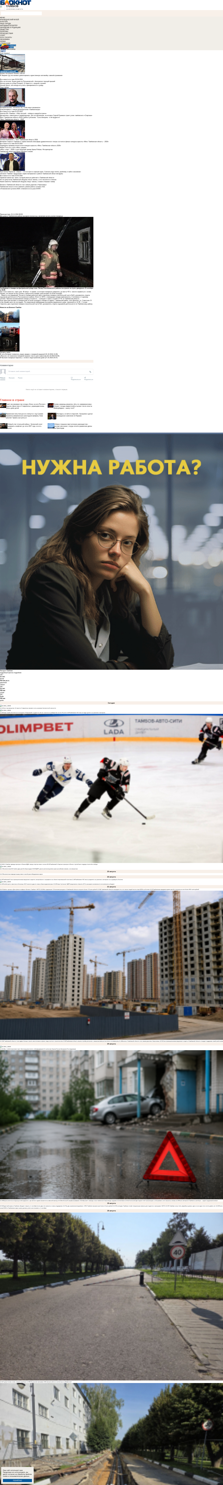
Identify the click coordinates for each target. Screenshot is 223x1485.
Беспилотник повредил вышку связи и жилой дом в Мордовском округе (23, 874)
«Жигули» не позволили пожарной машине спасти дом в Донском (23, 356)
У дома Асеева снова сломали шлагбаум (14, 1381)
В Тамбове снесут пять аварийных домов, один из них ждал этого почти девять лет (192, 1206)
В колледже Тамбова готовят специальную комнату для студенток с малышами (138, 1206)
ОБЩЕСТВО (4, 29)
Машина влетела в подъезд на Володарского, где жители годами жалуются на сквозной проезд (30, 1200)
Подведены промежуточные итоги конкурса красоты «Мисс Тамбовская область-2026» (30, 145)
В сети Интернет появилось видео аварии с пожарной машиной (22, 354)
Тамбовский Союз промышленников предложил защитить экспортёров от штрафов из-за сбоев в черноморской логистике (37, 879)
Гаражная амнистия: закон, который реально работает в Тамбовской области (27, 178)
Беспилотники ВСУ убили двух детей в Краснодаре (17, 868)
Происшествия (5, 214)
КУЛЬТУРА (4, 21)
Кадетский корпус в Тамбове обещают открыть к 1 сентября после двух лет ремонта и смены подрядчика (32, 1206)
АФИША (3, 41)
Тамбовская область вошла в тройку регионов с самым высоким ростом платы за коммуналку (92, 1041)
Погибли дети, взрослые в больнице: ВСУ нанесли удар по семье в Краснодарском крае (28, 884)
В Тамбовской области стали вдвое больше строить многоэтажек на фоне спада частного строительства (33, 1041)
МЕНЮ (2, 17)
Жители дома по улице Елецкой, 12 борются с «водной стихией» (23, 83)
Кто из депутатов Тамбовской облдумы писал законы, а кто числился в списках (28, 179)
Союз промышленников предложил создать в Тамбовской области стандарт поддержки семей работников (193, 1041)
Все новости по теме (7, 79)
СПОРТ (2, 35)
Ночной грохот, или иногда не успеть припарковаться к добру (21, 85)
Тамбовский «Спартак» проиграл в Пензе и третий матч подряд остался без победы (74, 864)
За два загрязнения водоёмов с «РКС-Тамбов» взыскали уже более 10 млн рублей (89, 1206)
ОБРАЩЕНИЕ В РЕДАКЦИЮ (10, 27)
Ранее (20, 378)
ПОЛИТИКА (4, 31)
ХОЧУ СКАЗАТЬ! (6, 37)
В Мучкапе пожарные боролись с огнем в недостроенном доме (22, 358)
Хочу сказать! (5, 53)
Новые (2, 378)
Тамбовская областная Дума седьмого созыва (16, 151)
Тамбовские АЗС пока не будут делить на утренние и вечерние (87, 712)
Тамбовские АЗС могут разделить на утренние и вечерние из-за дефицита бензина (99, 879)
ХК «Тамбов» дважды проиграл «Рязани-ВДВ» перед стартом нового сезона (25, 864)
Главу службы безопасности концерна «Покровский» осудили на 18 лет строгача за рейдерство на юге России (34, 712)
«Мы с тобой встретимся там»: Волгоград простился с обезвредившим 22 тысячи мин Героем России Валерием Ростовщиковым (39, 1049)
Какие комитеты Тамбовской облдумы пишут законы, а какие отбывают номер (27, 181)
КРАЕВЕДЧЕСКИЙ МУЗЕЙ (9, 19)
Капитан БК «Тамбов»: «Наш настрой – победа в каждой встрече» (23, 113)
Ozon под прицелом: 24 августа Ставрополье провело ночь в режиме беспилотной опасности (29, 708)
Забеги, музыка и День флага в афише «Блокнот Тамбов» (19, 889)
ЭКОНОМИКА (5, 39)
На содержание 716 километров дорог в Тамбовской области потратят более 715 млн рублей (70, 889)
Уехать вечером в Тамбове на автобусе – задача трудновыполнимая (198, 1200)
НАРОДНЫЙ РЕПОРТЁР (9, 25)
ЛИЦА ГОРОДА (5, 23)
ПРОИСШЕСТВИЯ (6, 33)
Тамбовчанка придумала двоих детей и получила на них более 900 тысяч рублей (176, 889)
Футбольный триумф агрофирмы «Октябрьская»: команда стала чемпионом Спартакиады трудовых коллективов (92, 1200)
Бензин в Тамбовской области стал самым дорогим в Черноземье (140, 1041)
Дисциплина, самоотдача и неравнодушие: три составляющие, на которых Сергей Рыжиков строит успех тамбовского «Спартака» (46, 115)
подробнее (17, 673)
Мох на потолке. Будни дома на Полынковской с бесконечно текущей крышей (27, 81)
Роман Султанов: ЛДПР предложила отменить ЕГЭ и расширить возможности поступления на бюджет (85, 884)
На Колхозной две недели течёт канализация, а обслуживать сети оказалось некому (151, 1200)
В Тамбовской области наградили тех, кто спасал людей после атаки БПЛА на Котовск (124, 889)
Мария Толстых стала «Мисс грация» (13, 147)
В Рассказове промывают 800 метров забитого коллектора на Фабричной (50, 1381)
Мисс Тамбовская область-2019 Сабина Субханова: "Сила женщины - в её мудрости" (30, 117)
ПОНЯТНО (17, 1481)
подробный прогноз (6, 673)
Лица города (4, 87)
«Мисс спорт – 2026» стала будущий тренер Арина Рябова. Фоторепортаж (26, 149)
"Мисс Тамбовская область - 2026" (12, 119)
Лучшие (12, 378)
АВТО (12, 47)
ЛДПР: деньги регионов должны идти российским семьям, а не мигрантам (57, 868)
